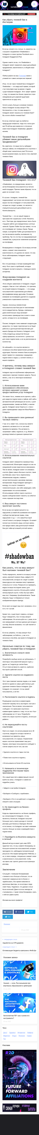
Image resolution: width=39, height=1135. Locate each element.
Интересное (21, 1033)
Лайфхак (30, 1033)
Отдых (14, 1036)
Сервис (29, 1036)
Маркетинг (6, 1036)
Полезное (7, 924)
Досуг (5, 1033)
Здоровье (12, 1033)
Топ (4, 1039)
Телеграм (22, 76)
